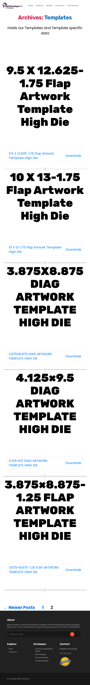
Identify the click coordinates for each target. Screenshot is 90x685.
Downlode (73, 155)
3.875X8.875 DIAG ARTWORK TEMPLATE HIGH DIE (45, 296)
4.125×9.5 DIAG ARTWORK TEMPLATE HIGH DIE (45, 403)
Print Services (72, 5)
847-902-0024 (65, 653)
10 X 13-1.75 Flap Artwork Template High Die (45, 196)
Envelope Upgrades (42, 661)
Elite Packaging (40, 654)
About (11, 649)
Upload (49, 5)
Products (39, 5)
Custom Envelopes (41, 658)
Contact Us (59, 5)
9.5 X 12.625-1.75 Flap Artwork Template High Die (45, 96)
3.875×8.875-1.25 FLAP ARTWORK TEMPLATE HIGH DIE (45, 510)
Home (30, 5)
